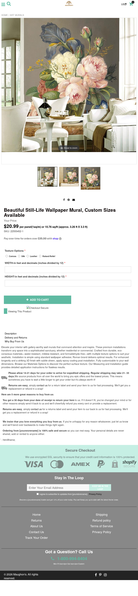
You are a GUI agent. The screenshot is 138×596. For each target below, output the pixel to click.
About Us (36, 526)
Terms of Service (101, 526)
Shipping (102, 514)
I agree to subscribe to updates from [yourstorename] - (70, 494)
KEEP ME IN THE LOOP (100, 488)
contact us (36, 409)
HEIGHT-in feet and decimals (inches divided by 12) (35, 276)
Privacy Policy (95, 494)
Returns (36, 520)
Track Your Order (36, 537)
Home (4, 15)
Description (11, 333)
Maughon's (19, 574)
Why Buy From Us (14, 341)
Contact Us (36, 532)
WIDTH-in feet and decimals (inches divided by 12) (34, 263)
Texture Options (14, 250)
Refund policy (101, 520)
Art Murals (17, 15)
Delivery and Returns (16, 337)
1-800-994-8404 (71, 558)
